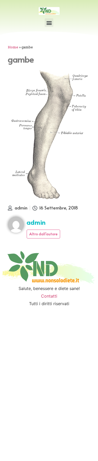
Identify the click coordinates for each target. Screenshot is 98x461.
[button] (49, 22)
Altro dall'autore (43, 233)
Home (13, 47)
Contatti (49, 296)
